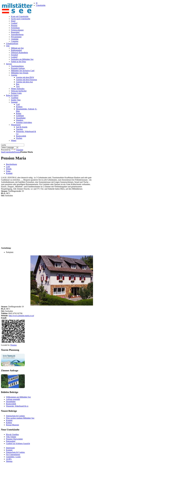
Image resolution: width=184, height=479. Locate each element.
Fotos (8, 171)
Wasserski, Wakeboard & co (17, 406)
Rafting (9, 423)
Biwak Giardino (12, 434)
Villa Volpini (11, 437)
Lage (8, 166)
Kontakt (9, 173)
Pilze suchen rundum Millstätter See (20, 418)
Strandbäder (11, 401)
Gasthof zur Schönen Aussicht (18, 443)
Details (9, 169)
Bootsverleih (11, 404)
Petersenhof (10, 441)
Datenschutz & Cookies (15, 416)
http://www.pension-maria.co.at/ (21, 316)
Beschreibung (11, 164)
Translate (19, 150)
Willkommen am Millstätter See (18, 397)
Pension (17, 152)
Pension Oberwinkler (14, 439)
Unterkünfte (9, 152)
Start (3, 152)
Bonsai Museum (12, 425)
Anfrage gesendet (13, 399)
